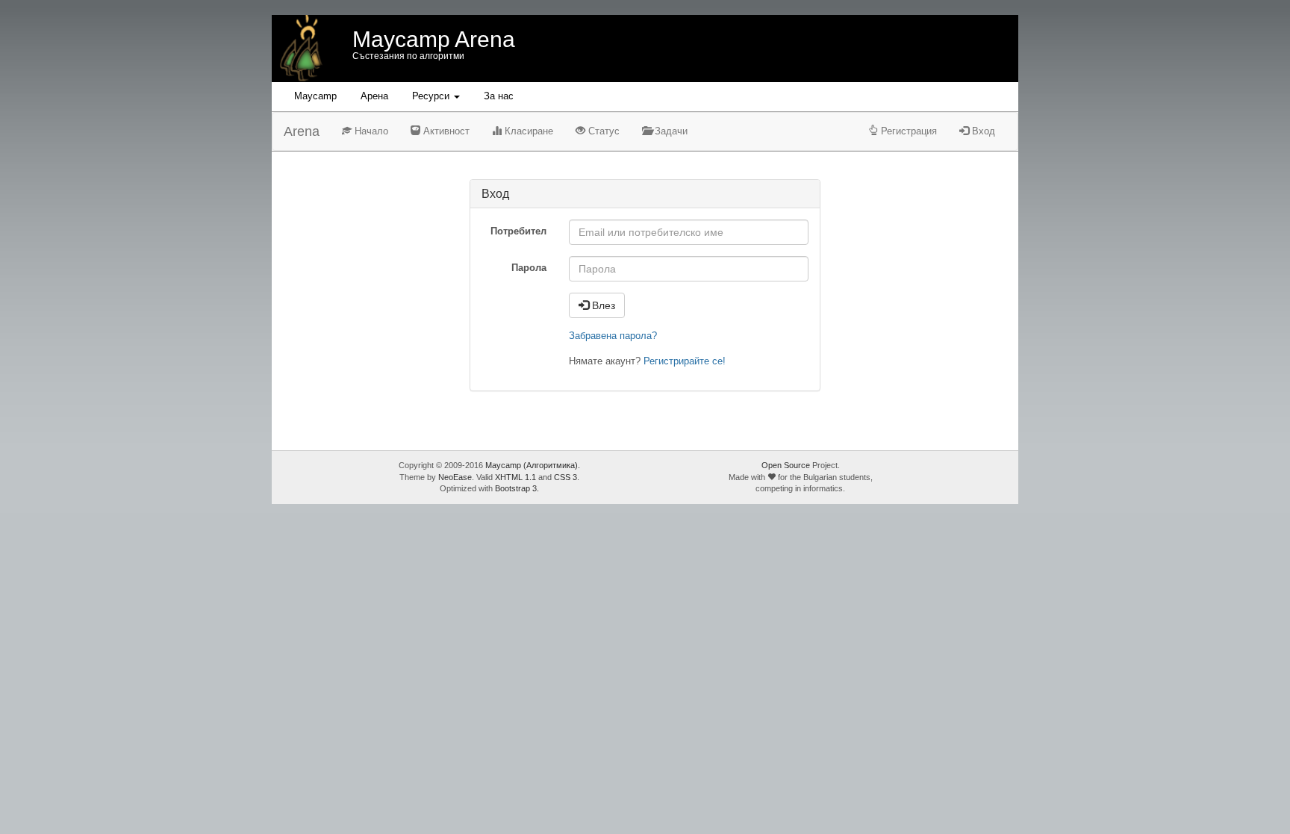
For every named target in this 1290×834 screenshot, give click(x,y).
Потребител (518, 231)
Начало (370, 131)
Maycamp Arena (433, 39)
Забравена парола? (613, 335)
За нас (499, 96)
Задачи (670, 131)
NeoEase (455, 477)
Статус (602, 131)
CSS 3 (565, 477)
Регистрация (907, 131)
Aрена (374, 96)
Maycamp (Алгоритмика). (532, 465)
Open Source (785, 465)
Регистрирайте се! (685, 361)
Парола (528, 267)
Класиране (527, 131)
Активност (445, 131)
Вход (982, 131)
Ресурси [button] (432, 96)
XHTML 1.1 (515, 477)
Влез (602, 305)
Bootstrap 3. (517, 488)
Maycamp (315, 96)
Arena (302, 131)
